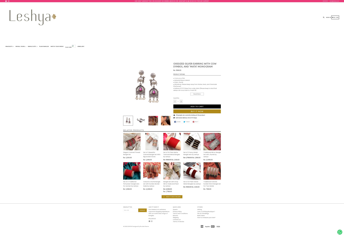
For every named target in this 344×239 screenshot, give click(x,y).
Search (175, 209)
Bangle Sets (32, 46)
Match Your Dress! (57, 46)
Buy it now (197, 111)
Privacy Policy (177, 211)
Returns (175, 215)
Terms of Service (178, 221)
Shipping (176, 217)
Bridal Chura (20, 46)
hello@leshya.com (334, 1)
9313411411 (325, 1)
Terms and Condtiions (180, 213)
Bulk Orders (201, 215)
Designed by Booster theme (140, 226)
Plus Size (68, 47)
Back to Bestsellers (173, 196)
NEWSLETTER (127, 207)
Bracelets (9, 46)
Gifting (199, 209)
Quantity (176, 98)
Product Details (179, 74)
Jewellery (80, 46)
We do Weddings (203, 213)
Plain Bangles (44, 46)
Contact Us (177, 219)
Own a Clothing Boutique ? (206, 211)
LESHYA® (130, 226)
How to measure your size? (206, 217)
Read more (197, 94)
